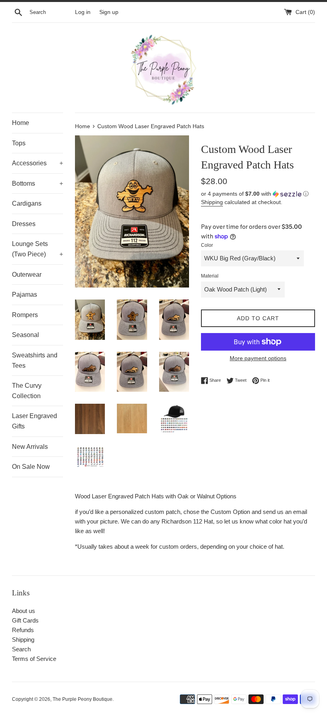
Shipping (212, 202)
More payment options (258, 358)
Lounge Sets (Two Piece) (37, 249)
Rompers (25, 314)
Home (20, 122)
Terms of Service (34, 658)
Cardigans (26, 203)
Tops (19, 143)
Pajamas (24, 294)
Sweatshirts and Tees (34, 360)
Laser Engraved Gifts (34, 421)
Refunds (23, 630)
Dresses (23, 223)
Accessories (37, 163)
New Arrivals (30, 446)
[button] (258, 194)
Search (21, 649)
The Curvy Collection (26, 390)
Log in (83, 12)
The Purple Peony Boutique (82, 699)
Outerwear (26, 274)
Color (207, 245)
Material (210, 276)
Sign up (108, 12)
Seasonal (25, 334)
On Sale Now (31, 466)
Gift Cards (25, 620)
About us (23, 610)
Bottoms (37, 183)
